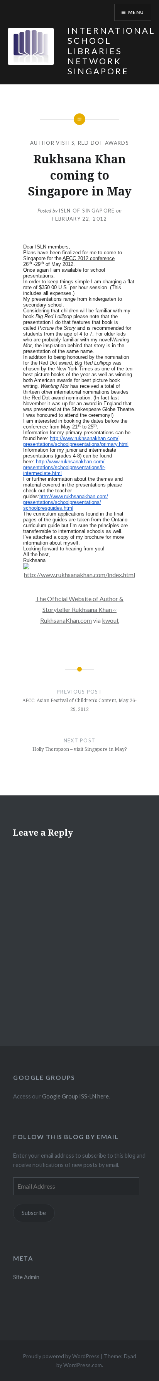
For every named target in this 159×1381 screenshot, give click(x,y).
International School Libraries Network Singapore (112, 51)
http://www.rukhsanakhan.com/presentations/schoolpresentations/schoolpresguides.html (65, 502)
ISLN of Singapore (87, 210)
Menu (136, 12)
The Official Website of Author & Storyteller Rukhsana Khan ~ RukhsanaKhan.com (79, 609)
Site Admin (26, 1277)
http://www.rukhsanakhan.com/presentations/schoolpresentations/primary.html (76, 441)
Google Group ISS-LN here (75, 1096)
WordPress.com (82, 1365)
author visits (52, 143)
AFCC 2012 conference (89, 258)
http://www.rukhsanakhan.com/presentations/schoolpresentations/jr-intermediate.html (64, 467)
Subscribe (34, 1213)
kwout (110, 620)
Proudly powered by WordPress (61, 1356)
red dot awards (103, 143)
